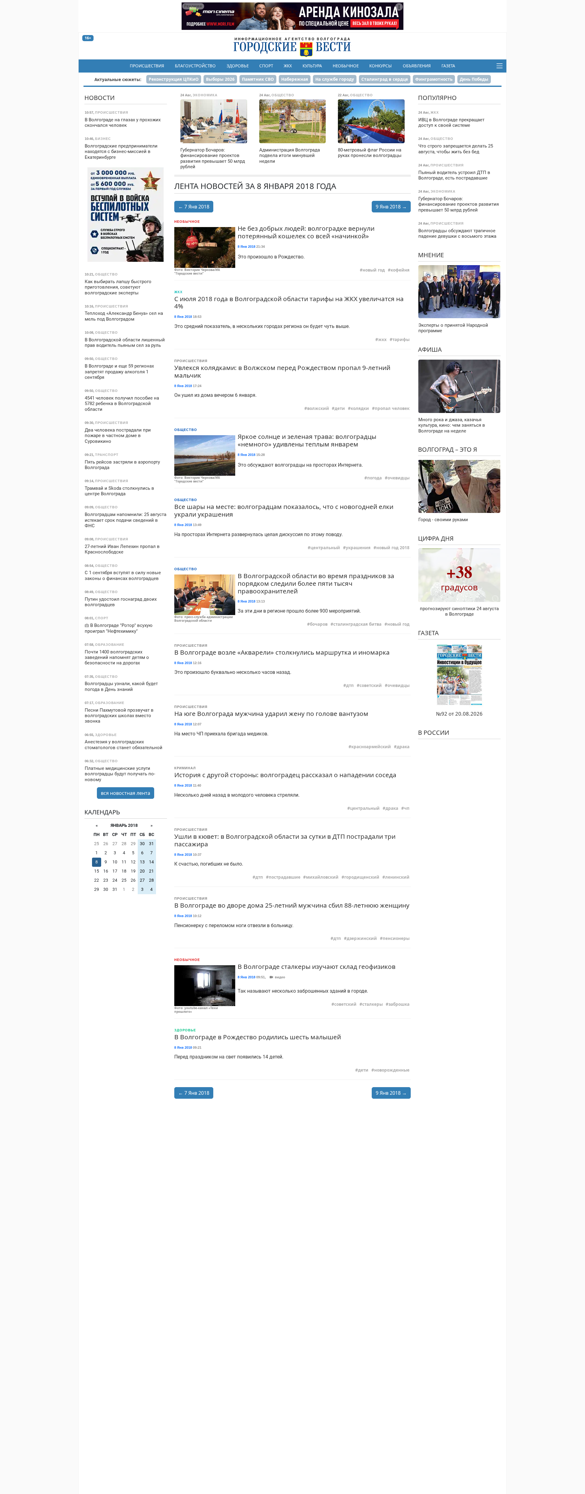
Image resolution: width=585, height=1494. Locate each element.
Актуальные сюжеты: (117, 79)
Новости (99, 98)
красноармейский (371, 746)
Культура (312, 66)
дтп (350, 685)
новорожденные (392, 1070)
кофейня (400, 270)
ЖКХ (288, 66)
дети (340, 408)
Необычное (346, 66)
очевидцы (399, 478)
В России (433, 732)
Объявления (417, 66)
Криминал (185, 768)
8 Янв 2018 (246, 246)
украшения (358, 547)
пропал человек (392, 408)
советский (371, 685)
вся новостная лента (125, 793)
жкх (382, 339)
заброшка (399, 1004)
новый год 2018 (393, 547)
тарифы (401, 339)
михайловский (322, 877)
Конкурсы (380, 66)
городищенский (361, 877)
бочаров (319, 624)
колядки (360, 408)
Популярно (437, 98)
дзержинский (362, 938)
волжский (318, 408)
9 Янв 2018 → (391, 206)
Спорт (266, 66)
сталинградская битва (357, 624)
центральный (325, 547)
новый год (374, 270)
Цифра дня (436, 538)
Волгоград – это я (447, 449)
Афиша (430, 349)
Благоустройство (195, 66)
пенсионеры (396, 938)
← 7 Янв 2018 (193, 206)
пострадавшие (284, 877)
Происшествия (147, 66)
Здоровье (238, 66)
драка (403, 746)
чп (407, 808)
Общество (185, 430)
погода (374, 478)
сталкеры (372, 1004)
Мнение (431, 255)
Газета (448, 66)
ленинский (397, 877)
